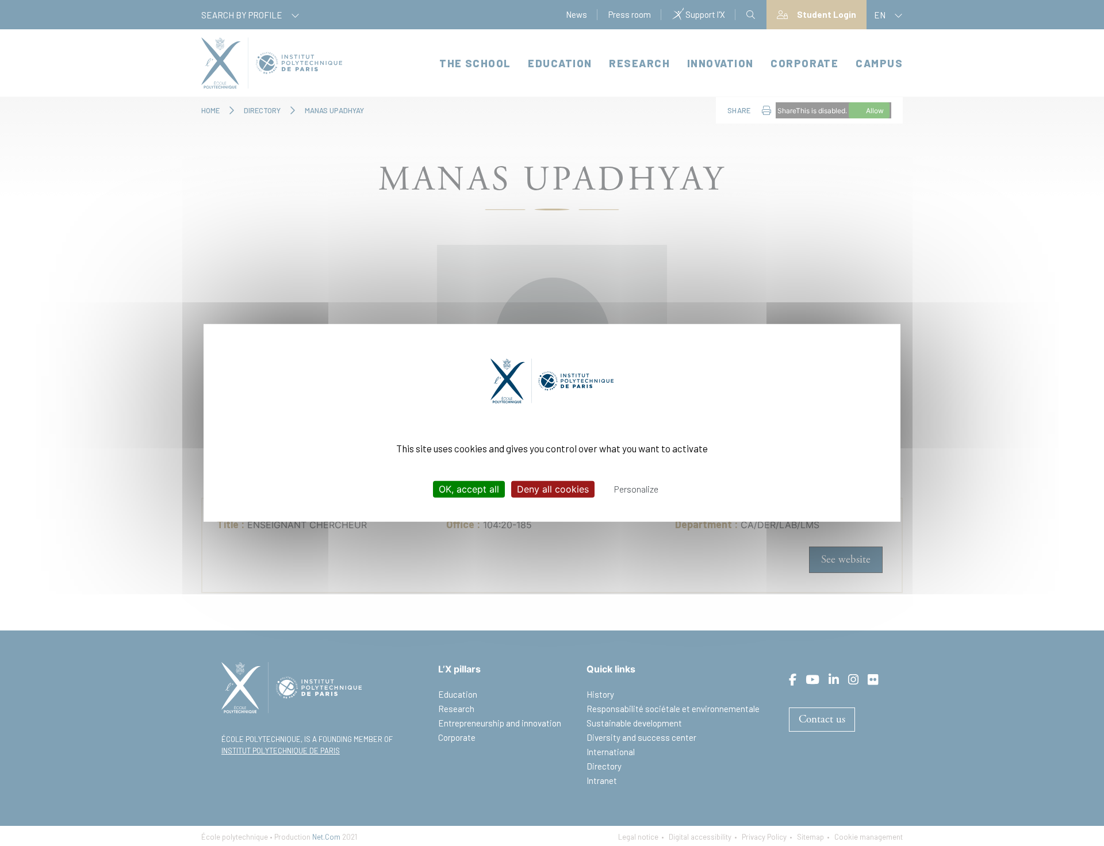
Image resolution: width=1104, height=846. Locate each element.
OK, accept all (469, 489)
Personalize (636, 488)
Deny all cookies (553, 489)
